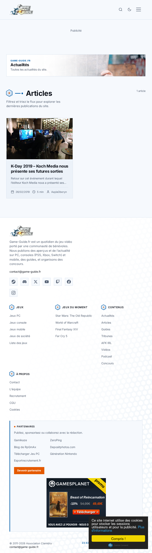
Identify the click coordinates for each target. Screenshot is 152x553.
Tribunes (106, 336)
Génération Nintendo (63, 453)
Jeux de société (20, 336)
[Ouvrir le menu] (138, 9)
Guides (105, 329)
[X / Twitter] (36, 282)
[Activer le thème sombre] (129, 9)
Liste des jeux (18, 343)
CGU (12, 402)
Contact (15, 382)
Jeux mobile (17, 329)
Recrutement (18, 396)
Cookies (15, 409)
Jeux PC (15, 315)
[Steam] (13, 282)
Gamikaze (20, 440)
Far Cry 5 (61, 336)
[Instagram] (13, 293)
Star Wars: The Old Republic (73, 315)
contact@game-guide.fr (25, 271)
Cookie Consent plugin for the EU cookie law (118, 545)
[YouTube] (47, 282)
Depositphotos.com (62, 447)
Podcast (106, 356)
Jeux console (18, 322)
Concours (107, 363)
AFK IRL (106, 343)
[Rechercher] (120, 9)
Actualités (107, 315)
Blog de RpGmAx (25, 447)
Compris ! (118, 538)
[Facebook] (69, 282)
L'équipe (15, 389)
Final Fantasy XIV (66, 329)
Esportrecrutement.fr (27, 460)
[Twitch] (58, 282)
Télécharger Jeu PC (27, 453)
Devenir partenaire (29, 470)
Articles (106, 322)
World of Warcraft (66, 322)
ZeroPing (56, 440)
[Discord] (24, 282)
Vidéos (105, 349)
